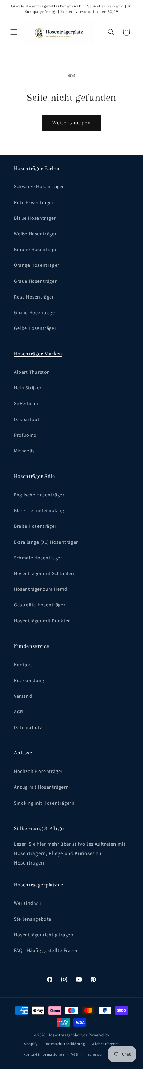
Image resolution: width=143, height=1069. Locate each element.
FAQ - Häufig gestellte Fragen (46, 950)
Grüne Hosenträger (35, 312)
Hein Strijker (28, 388)
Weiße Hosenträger (35, 234)
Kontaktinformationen (43, 1054)
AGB (18, 711)
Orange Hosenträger (36, 265)
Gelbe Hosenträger (35, 328)
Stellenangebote (32, 919)
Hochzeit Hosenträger (38, 771)
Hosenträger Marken (38, 353)
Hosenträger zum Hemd (40, 589)
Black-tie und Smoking (39, 510)
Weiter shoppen (71, 122)
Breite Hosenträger (35, 526)
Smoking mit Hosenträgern (44, 803)
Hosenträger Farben (37, 168)
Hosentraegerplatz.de (67, 1034)
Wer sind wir (27, 903)
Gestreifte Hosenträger (39, 605)
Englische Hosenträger (39, 494)
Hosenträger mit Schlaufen (44, 573)
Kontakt (23, 664)
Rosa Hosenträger (34, 297)
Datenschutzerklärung (64, 1043)
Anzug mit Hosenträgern (41, 787)
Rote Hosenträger (34, 202)
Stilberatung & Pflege (39, 828)
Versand (23, 696)
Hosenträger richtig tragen (44, 934)
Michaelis (24, 451)
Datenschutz (28, 727)
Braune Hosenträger (36, 249)
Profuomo (25, 435)
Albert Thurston (32, 372)
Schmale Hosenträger (38, 558)
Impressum (95, 1054)
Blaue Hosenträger (35, 218)
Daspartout (27, 419)
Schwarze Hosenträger (39, 186)
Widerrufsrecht (105, 1043)
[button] (14, 32)
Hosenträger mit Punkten (42, 621)
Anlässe (23, 753)
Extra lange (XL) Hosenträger (46, 542)
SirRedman (26, 403)
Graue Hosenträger (35, 281)
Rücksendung (29, 680)
